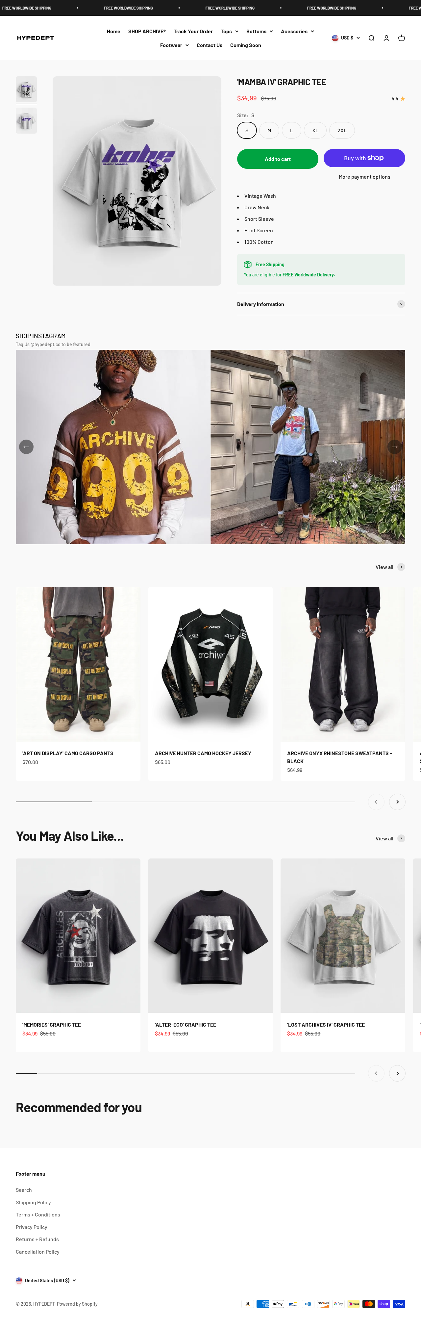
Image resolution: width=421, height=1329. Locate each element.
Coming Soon (245, 45)
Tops (226, 31)
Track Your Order (193, 31)
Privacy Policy (31, 1227)
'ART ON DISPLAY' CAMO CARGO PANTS (67, 753)
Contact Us (209, 45)
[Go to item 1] (26, 90)
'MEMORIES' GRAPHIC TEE (51, 1024)
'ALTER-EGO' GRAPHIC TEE (185, 1024)
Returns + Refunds (37, 1239)
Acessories (294, 31)
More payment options (364, 176)
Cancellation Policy (38, 1251)
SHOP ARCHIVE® (147, 31)
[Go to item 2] (26, 122)
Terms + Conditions (38, 1214)
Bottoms (256, 31)
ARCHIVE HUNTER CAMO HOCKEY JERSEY (203, 753)
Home (113, 31)
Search (24, 1190)
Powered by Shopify (77, 1304)
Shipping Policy (33, 1202)
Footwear (171, 45)
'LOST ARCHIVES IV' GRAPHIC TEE (326, 1024)
